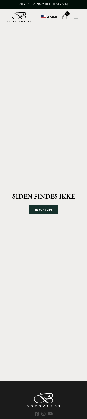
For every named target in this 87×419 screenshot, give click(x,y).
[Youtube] (50, 414)
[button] (43, 209)
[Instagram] (43, 414)
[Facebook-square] (37, 414)
